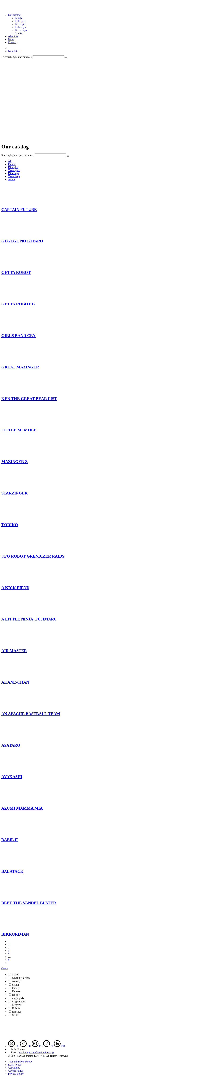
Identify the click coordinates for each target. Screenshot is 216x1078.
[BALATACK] (16, 864)
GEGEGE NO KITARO (22, 241)
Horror (15, 994)
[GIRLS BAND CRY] (16, 328)
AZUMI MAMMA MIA (22, 808)
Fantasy (16, 991)
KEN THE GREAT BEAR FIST (29, 398)
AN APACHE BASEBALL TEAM (30, 714)
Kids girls (20, 21)
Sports (15, 974)
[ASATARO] (16, 738)
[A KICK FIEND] (16, 580)
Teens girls (20, 24)
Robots (16, 1008)
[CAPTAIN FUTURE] (16, 202)
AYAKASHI (11, 777)
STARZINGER (14, 493)
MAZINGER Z (14, 461)
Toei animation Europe (20, 1061)
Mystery (16, 1004)
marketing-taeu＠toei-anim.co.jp (36, 1052)
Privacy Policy (16, 1073)
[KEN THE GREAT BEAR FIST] (16, 391)
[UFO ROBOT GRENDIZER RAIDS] (16, 549)
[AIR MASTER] (16, 643)
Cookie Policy (15, 1070)
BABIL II (9, 840)
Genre (4, 968)
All (9, 161)
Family (18, 18)
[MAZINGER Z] (16, 454)
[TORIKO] (16, 517)
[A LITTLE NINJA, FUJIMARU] (16, 612)
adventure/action (21, 977)
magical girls (19, 1001)
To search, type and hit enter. (16, 57)
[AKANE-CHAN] (16, 675)
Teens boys (21, 30)
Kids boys (20, 27)
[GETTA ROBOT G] (16, 296)
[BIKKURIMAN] (16, 927)
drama (15, 984)
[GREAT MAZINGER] (16, 359)
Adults (18, 33)
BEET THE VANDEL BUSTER (28, 903)
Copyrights (14, 1067)
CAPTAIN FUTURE (19, 209)
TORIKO (9, 524)
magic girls (18, 998)
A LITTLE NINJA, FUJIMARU (29, 619)
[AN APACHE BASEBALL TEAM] (16, 706)
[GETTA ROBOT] (16, 265)
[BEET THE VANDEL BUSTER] (16, 895)
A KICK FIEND (15, 588)
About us (13, 36)
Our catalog (14, 14)
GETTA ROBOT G (18, 304)
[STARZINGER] (16, 486)
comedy (16, 981)
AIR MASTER (14, 650)
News (11, 39)
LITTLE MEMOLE (18, 430)
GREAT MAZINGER (20, 367)
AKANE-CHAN (15, 682)
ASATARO (10, 745)
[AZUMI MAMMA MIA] (16, 801)
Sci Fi (15, 1015)
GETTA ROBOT (16, 272)
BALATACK (12, 871)
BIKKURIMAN (15, 934)
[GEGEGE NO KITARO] (16, 233)
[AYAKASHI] (16, 769)
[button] (65, 57)
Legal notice (14, 1064)
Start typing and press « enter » (17, 155)
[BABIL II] (16, 832)
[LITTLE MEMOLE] (16, 423)
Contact (12, 42)
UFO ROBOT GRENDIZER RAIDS (32, 556)
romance (16, 1011)
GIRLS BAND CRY (18, 335)
